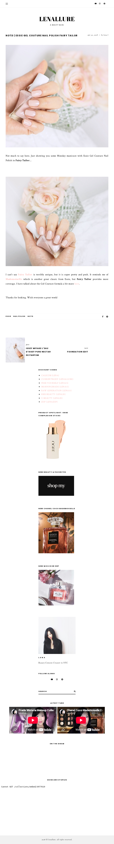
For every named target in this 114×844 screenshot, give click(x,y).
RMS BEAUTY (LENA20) (53, 394)
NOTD (30, 316)
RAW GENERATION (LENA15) (56, 390)
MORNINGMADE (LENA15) (55, 386)
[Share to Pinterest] (107, 316)
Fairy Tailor (25, 274)
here (77, 283)
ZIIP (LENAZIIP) (49, 401)
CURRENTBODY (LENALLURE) (57, 379)
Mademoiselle (14, 279)
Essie (8, 316)
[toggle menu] (7, 3)
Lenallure (57, 19)
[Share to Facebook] (102, 316)
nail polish (19, 316)
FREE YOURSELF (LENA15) (54, 383)
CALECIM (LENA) (50, 375)
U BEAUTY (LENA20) (52, 398)
